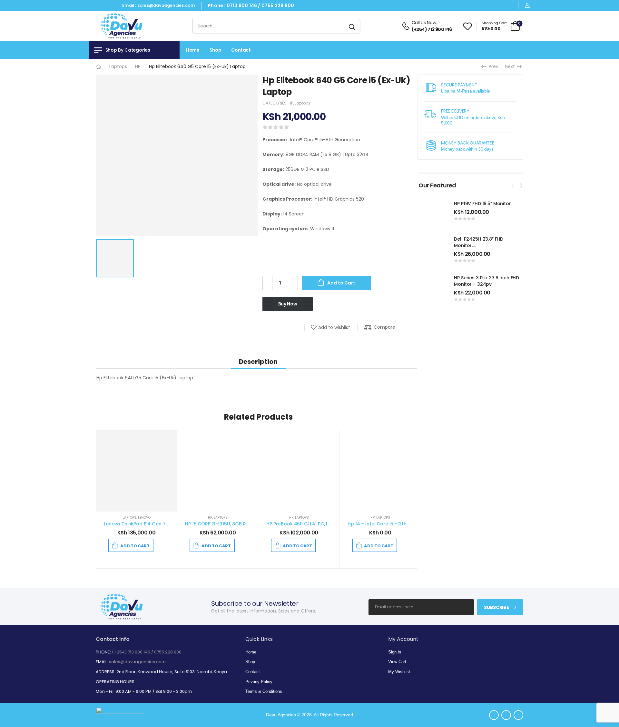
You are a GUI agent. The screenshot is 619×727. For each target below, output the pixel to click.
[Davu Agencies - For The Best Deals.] (120, 26)
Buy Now (287, 304)
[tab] (258, 361)
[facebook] (102, 5)
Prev (491, 66)
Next (511, 66)
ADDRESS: (105, 672)
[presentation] (513, 185)
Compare (384, 327)
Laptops (118, 66)
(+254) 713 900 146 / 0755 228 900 (147, 652)
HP (138, 66)
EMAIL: (102, 662)
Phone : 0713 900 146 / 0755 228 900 (251, 5)
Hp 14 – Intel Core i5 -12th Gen (382, 524)
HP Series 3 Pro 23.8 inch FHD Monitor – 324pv (486, 280)
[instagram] (114, 5)
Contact (241, 50)
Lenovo (144, 517)
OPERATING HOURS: (115, 681)
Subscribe (496, 607)
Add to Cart (341, 283)
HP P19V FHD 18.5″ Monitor (482, 203)
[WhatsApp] (295, 327)
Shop (215, 50)
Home (193, 50)
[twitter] (91, 5)
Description (258, 361)
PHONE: (103, 652)
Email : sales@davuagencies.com (158, 5)
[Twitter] (282, 327)
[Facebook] (269, 327)
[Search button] (352, 26)
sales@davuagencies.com (137, 662)
